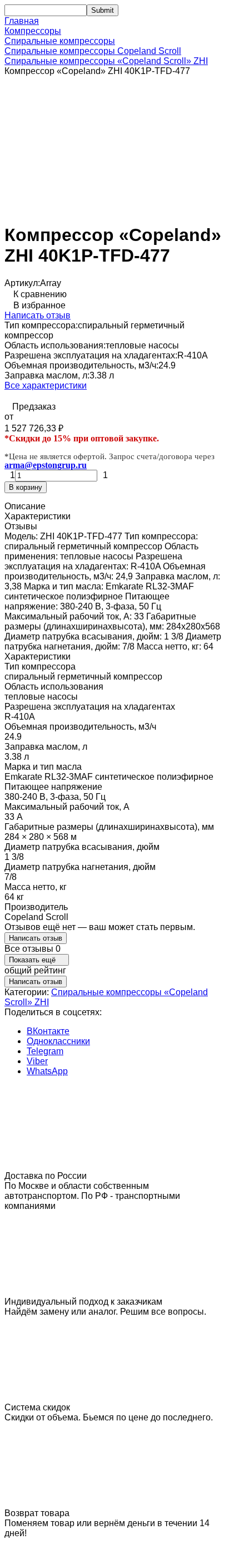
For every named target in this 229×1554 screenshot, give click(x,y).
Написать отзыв (37, 315)
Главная (21, 21)
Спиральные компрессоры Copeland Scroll (92, 51)
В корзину (25, 487)
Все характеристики (45, 385)
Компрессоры (32, 31)
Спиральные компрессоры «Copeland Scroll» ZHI (106, 61)
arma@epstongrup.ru (45, 465)
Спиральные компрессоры (59, 41)
